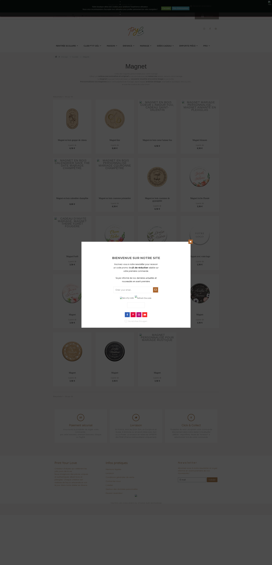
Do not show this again (137, 321)
